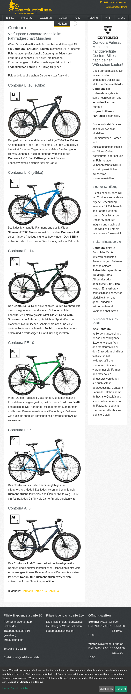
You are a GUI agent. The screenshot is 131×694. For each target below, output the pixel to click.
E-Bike (10, 17)
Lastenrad (46, 17)
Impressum (121, 2)
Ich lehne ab (106, 689)
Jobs (111, 2)
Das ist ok (121, 689)
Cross (121, 17)
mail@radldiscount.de (26, 657)
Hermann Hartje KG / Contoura (40, 591)
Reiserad (26, 17)
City (77, 17)
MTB (108, 17)
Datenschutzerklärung (116, 7)
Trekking (92, 17)
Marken (62, 23)
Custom (63, 17)
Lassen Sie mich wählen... (16, 688)
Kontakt (104, 2)
